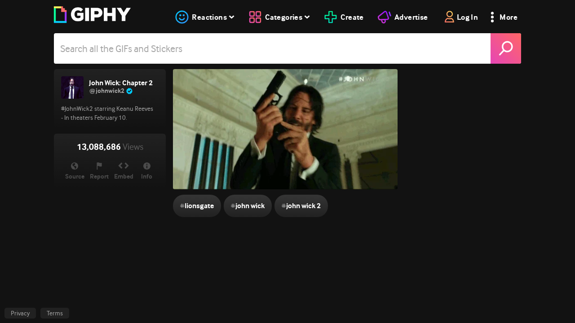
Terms (55, 313)
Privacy (20, 313)
